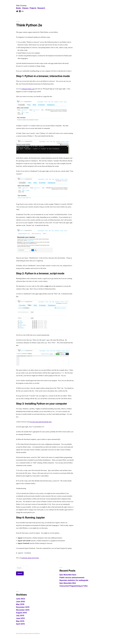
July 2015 (20, 615)
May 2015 (20, 621)
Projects (33, 8)
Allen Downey (21, 5)
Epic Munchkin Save (68, 575)
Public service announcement (72, 577)
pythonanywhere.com (28, 89)
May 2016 (20, 604)
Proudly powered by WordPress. (31, 633)
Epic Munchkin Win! (68, 583)
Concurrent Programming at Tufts (74, 586)
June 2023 (20, 599)
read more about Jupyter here (30, 558)
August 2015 (21, 613)
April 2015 (20, 624)
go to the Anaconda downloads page (41, 422)
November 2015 (22, 610)
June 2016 (20, 601)
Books (18, 8)
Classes (25, 8)
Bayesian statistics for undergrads (74, 580)
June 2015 (20, 618)
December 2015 (22, 607)
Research (41, 8)
